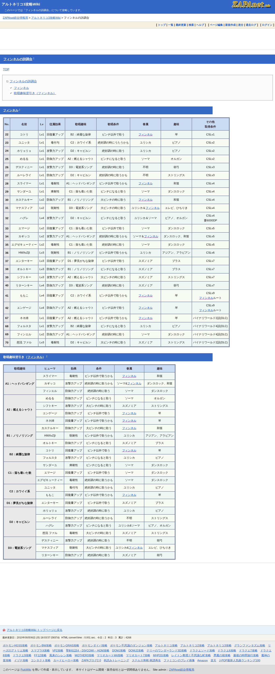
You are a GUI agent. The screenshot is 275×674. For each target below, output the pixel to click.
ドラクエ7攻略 (248, 650)
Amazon (202, 660)
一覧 (170, 24)
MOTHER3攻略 (84, 655)
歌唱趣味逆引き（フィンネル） (35, 93)
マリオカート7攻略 (138, 655)
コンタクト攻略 (41, 660)
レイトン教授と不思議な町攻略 (191, 655)
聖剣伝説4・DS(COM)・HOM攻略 (87, 650)
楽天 (213, 660)
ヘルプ (200, 24)
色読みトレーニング (116, 660)
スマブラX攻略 (40, 650)
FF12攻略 (40, 655)
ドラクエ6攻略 (227, 650)
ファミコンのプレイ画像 (179, 660)
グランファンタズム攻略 (249, 645)
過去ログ (251, 24)
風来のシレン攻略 (60, 655)
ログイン (267, 24)
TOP (6, 69)
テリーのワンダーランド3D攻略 (167, 650)
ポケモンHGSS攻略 (15, 645)
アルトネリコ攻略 (166, 645)
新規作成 (230, 24)
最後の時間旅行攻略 (246, 655)
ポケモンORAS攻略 (66, 645)
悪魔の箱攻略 (222, 655)
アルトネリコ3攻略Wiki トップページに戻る (34, 630)
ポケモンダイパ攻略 (94, 645)
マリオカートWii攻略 (110, 655)
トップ (162, 24)
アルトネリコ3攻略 (219, 645)
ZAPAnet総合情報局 (15, 17)
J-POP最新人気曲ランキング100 (239, 660)
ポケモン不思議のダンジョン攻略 (131, 645)
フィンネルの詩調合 (17, 59)
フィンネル (21, 88)
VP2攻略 (57, 650)
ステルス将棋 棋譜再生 (146, 660)
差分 (240, 24)
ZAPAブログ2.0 (91, 660)
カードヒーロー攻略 (66, 660)
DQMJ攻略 (119, 650)
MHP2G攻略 (161, 655)
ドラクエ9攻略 (22, 655)
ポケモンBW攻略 (41, 645)
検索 (191, 24)
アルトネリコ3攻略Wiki (21, 4)
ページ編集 (216, 24)
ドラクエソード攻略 (202, 650)
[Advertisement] (137, 39)
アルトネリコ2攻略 (192, 645)
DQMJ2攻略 (136, 650)
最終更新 (181, 24)
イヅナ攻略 (21, 660)
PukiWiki (26, 669)
